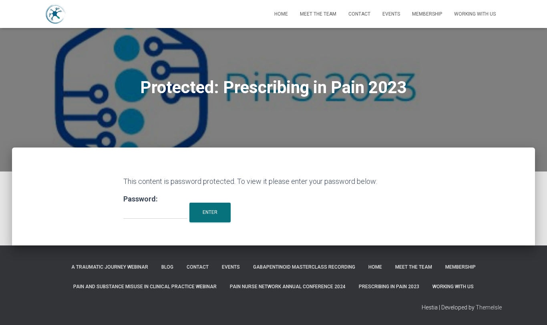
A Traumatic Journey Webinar (109, 267)
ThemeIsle (489, 307)
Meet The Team (318, 14)
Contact (359, 14)
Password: (140, 199)
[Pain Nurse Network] (55, 14)
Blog (167, 267)
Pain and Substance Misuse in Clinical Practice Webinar (145, 286)
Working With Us (475, 14)
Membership (427, 14)
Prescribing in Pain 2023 (389, 286)
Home (281, 14)
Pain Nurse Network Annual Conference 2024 (288, 286)
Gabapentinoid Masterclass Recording (304, 267)
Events (391, 14)
